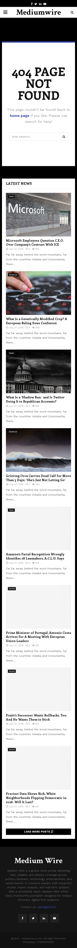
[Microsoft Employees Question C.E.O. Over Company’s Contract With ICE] (38, 215)
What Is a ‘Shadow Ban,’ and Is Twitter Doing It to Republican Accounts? (35, 399)
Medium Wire (38, 861)
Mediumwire (38, 12)
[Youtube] (54, 918)
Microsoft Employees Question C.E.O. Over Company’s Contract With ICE (35, 242)
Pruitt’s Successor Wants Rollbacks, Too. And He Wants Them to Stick (36, 717)
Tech (11, 196)
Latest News (19, 183)
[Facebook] (22, 918)
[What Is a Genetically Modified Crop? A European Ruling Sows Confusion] (38, 293)
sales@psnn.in (46, 907)
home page (19, 115)
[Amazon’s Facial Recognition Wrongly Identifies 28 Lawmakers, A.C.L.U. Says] (38, 528)
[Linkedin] (43, 918)
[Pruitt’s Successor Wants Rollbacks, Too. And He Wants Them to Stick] (38, 689)
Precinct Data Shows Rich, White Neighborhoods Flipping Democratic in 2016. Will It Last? (36, 797)
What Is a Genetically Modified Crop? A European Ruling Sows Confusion (36, 321)
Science (13, 275)
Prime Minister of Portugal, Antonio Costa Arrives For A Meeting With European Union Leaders (38, 637)
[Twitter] (33, 918)
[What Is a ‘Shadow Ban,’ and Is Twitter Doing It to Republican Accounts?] (38, 371)
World (12, 588)
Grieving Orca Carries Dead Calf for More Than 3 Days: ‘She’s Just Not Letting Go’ (38, 478)
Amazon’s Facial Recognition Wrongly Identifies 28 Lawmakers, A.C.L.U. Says (35, 556)
